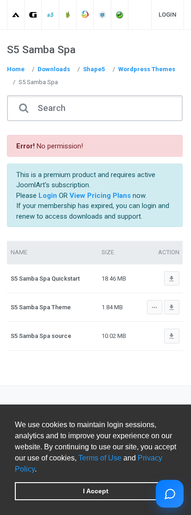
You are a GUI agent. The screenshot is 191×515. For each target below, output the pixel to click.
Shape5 (94, 69)
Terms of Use (99, 458)
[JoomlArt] (16, 14)
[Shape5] (50, 14)
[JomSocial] (85, 14)
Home (16, 69)
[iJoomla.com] (102, 14)
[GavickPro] (33, 14)
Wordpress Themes (146, 69)
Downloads (54, 69)
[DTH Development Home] (119, 14)
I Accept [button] (95, 491)
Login (168, 14)
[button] (39, 469)
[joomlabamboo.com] (67, 14)
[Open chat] (170, 494)
